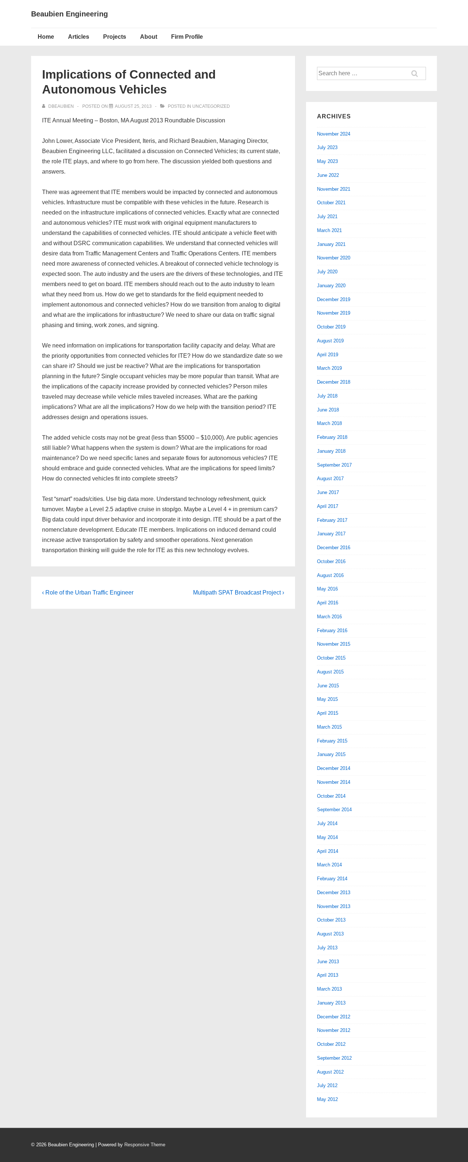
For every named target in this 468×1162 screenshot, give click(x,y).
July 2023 (327, 147)
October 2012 (331, 1044)
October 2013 (331, 920)
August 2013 (330, 934)
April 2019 (327, 354)
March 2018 (329, 423)
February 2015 (332, 741)
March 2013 (329, 989)
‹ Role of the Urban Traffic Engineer (87, 592)
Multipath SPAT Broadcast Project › (238, 592)
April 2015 (327, 713)
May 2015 (327, 699)
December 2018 (333, 382)
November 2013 (333, 906)
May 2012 (327, 1099)
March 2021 (329, 230)
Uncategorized (211, 106)
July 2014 (327, 823)
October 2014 (331, 796)
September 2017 (334, 465)
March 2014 (329, 864)
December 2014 (333, 768)
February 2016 (332, 630)
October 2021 (331, 202)
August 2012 (330, 1072)
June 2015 (328, 685)
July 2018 (327, 396)
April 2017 (327, 506)
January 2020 (331, 285)
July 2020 (327, 271)
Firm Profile (187, 37)
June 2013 (328, 961)
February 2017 (332, 520)
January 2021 (331, 244)
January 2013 (331, 1003)
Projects (114, 37)
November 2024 (333, 134)
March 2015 (329, 727)
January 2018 (331, 451)
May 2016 (327, 589)
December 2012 (333, 1016)
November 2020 (333, 258)
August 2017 (330, 478)
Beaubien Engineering (69, 14)
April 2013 (327, 975)
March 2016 (329, 616)
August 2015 (330, 672)
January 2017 (331, 533)
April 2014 (327, 851)
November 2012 (333, 1030)
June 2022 (328, 175)
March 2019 (329, 368)
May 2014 (327, 837)
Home (46, 37)
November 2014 (333, 782)
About (148, 37)
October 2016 (331, 561)
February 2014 (332, 878)
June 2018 (328, 410)
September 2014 (334, 809)
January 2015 (331, 754)
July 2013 (327, 947)
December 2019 (333, 299)
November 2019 (333, 313)
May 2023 (327, 161)
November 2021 (333, 189)
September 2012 (334, 1058)
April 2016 (327, 602)
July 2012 (327, 1085)
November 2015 (333, 644)
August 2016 (330, 575)
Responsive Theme (144, 1144)
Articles (78, 37)
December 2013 (333, 892)
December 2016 (333, 547)
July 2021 (327, 216)
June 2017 (328, 492)
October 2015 (331, 658)
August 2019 (330, 340)
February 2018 (332, 437)
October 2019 (331, 327)
